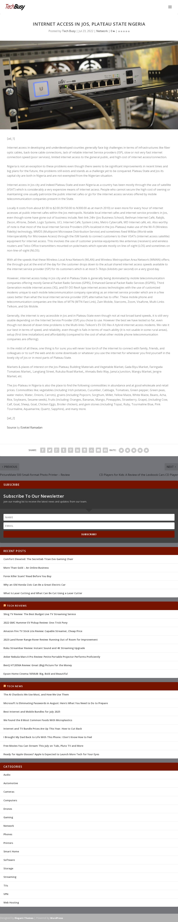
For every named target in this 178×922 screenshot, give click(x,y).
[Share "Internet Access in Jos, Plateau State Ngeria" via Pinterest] (70, 450)
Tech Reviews (17, 605)
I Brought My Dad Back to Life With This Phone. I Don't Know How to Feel (47, 737)
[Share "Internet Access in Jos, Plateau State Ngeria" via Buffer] (84, 450)
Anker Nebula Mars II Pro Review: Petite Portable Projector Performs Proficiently (51, 656)
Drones (7, 808)
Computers (10, 800)
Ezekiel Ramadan (31, 427)
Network (102, 31)
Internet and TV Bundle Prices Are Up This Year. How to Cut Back (42, 728)
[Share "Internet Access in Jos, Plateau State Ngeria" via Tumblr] (63, 450)
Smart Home (11, 851)
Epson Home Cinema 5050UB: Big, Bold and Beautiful (35, 673)
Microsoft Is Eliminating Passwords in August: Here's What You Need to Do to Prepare (55, 703)
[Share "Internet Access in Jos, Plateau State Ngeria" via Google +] (56, 450)
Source (11, 427)
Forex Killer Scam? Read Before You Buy (27, 576)
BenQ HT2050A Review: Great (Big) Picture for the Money (37, 665)
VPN (5, 894)
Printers (8, 843)
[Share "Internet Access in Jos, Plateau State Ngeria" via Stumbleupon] (91, 450)
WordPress (56, 918)
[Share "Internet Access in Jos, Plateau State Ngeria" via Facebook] (42, 450)
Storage (8, 868)
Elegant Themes (24, 918)
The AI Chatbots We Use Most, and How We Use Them (36, 694)
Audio (6, 774)
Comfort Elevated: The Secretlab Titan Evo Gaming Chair (38, 559)
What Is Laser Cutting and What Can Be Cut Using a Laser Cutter (42, 593)
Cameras (8, 791)
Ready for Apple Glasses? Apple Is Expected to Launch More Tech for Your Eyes (51, 754)
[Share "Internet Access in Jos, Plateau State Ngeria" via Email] (98, 450)
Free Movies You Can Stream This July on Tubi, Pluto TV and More (43, 745)
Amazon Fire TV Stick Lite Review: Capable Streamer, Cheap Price (42, 631)
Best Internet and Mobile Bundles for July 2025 (31, 711)
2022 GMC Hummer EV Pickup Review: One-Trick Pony (35, 622)
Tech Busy (69, 31)
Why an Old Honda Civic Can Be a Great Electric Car (34, 584)
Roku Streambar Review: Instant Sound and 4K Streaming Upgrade (44, 648)
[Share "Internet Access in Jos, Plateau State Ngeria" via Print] (105, 450)
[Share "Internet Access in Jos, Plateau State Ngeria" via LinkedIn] (77, 450)
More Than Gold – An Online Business (26, 567)
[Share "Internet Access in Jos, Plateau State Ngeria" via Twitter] (49, 450)
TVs (5, 885)
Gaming (8, 817)
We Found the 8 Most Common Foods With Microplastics (37, 720)
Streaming (9, 877)
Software (9, 860)
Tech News (15, 686)
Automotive (10, 783)
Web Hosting (11, 902)
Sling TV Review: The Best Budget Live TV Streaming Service (39, 614)
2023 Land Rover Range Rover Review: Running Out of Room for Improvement (50, 639)
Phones (7, 834)
